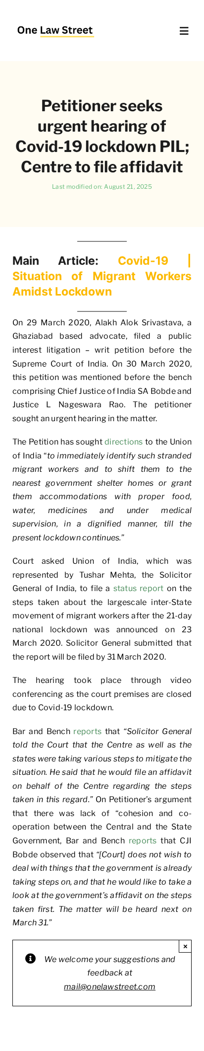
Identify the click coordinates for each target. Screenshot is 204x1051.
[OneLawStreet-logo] (56, 22)
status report (138, 588)
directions (123, 442)
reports (87, 731)
